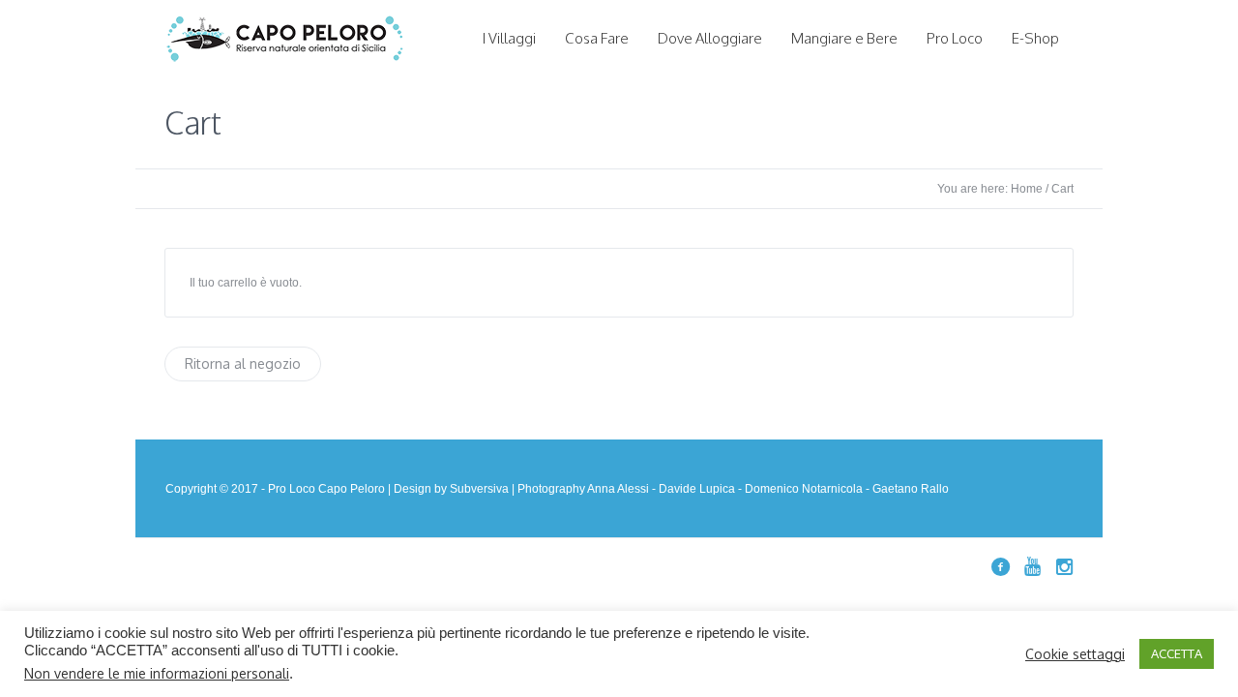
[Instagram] (1064, 566)
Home (1027, 189)
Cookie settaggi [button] (1075, 654)
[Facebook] (1000, 566)
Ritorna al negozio (243, 363)
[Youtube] (1032, 566)
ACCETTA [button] (1176, 653)
